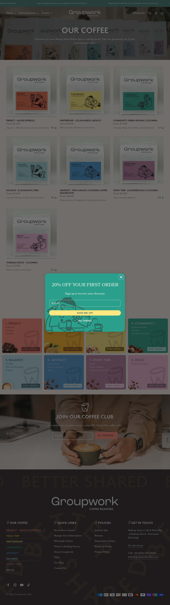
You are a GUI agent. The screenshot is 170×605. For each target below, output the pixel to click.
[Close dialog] (121, 277)
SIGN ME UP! (85, 313)
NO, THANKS (85, 321)
